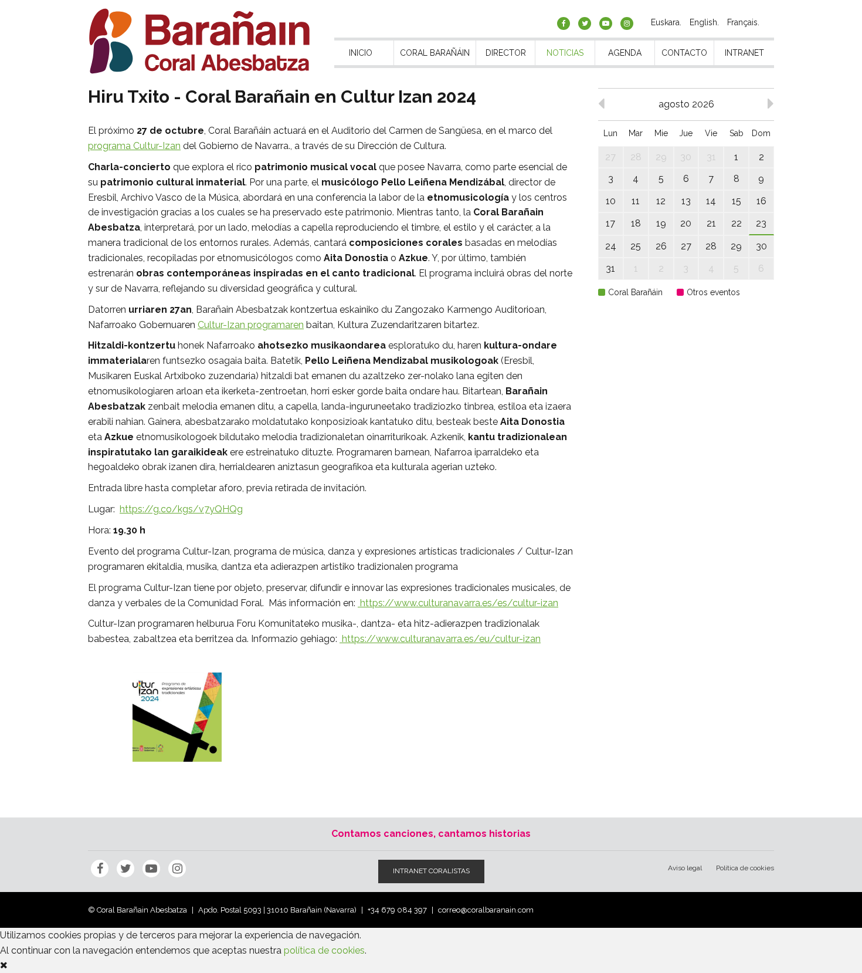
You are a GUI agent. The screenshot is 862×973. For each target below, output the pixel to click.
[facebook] (563, 23)
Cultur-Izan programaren (251, 324)
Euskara (665, 22)
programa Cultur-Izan (134, 145)
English (703, 22)
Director (506, 53)
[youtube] (605, 23)
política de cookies (324, 950)
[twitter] (584, 23)
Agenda (625, 53)
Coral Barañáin (435, 53)
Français (742, 22)
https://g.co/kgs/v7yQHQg (181, 509)
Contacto (684, 53)
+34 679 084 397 (397, 910)
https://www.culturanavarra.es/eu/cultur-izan (440, 638)
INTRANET (744, 53)
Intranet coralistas (431, 871)
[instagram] (626, 23)
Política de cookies (745, 868)
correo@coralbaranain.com (486, 910)
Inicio (360, 53)
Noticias (565, 53)
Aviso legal (685, 868)
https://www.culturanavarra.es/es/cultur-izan (458, 603)
